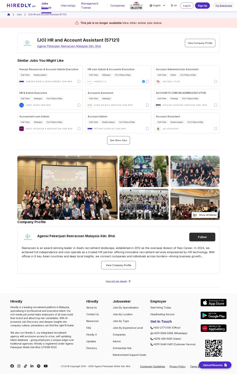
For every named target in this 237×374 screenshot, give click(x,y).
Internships (68, 5)
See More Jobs (118, 140)
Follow (202, 237)
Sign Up (202, 5)
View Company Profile (200, 43)
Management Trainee (89, 5)
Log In (187, 5)
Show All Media (208, 214)
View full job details (116, 281)
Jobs (19, 14)
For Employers (224, 5)
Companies (117, 5)
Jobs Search (46, 5)
